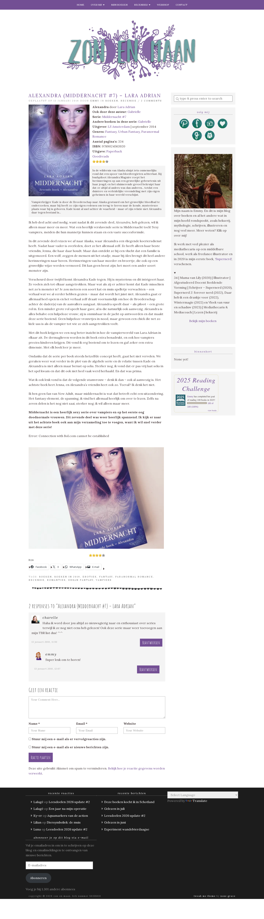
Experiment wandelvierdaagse (126, 829)
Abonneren (38, 878)
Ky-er (37, 816)
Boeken (111, 100)
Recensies (141, 4)
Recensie (129, 100)
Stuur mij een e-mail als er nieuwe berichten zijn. (70, 747)
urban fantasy (81, 580)
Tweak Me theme (204, 896)
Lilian (37, 822)
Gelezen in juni (115, 822)
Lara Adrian (126, 107)
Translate (200, 801)
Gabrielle (134, 112)
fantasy (106, 576)
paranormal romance (134, 576)
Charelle (50, 617)
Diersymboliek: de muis (64, 822)
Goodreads (100, 156)
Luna (37, 829)
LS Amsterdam (119, 127)
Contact (181, 4)
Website (129, 723)
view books (212, 410)
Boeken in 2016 (67, 576)
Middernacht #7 (114, 117)
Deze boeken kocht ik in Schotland (129, 802)
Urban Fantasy (129, 132)
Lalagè (38, 802)
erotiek (90, 576)
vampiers (104, 580)
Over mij (97, 4)
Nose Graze (228, 896)
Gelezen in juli (114, 809)
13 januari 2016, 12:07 (47, 668)
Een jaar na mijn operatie (67, 809)
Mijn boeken (119, 4)
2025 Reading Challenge (196, 384)
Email (81, 723)
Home (80, 4)
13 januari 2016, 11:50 (44, 641)
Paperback (114, 151)
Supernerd (223, 259)
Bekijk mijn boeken (203, 321)
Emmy (94, 100)
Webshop (163, 4)
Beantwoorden (151, 642)
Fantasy (111, 132)
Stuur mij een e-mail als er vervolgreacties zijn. (69, 739)
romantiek (56, 580)
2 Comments (151, 100)
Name (34, 723)
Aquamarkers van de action (67, 816)
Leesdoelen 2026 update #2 (69, 802)
